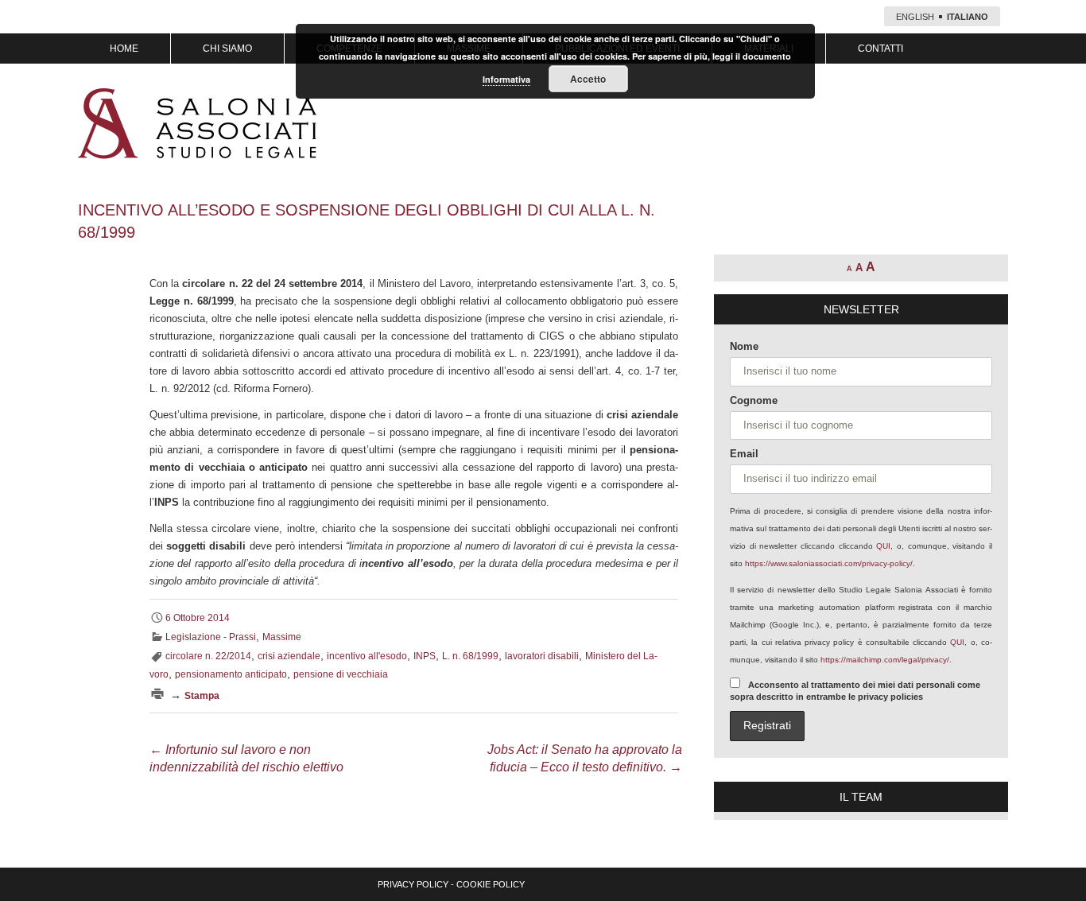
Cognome (754, 400)
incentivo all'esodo (367, 656)
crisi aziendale (289, 656)
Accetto (588, 79)
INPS (424, 656)
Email (744, 454)
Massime (281, 637)
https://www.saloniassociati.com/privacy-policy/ (829, 563)
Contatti (880, 48)
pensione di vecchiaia (340, 674)
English (915, 16)
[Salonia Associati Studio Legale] (197, 123)
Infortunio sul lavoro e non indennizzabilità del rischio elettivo (246, 758)
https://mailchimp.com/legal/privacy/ (884, 659)
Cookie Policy (490, 884)
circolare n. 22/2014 (208, 656)
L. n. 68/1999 (470, 656)
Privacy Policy (413, 884)
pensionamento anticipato (231, 674)
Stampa (201, 695)
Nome (744, 346)
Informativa (506, 79)
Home (124, 48)
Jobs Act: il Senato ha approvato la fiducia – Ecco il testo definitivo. (584, 758)
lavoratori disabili (542, 656)
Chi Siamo (227, 48)
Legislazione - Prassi (210, 637)
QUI (883, 546)
